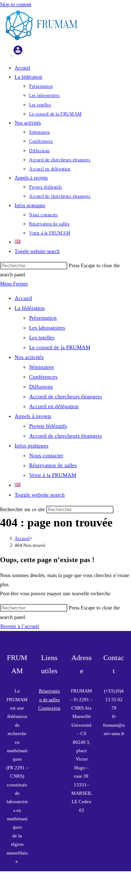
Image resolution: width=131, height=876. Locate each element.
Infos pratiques (31, 446)
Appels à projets (33, 416)
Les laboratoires (47, 328)
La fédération (30, 308)
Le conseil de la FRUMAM (59, 347)
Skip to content (15, 4)
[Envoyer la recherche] (117, 511)
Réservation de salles (53, 465)
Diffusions (41, 387)
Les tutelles (42, 337)
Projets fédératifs (48, 426)
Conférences (43, 377)
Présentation (43, 318)
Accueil (23, 298)
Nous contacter (46, 455)
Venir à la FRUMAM (52, 475)
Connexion (49, 708)
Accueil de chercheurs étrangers (65, 396)
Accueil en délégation (54, 406)
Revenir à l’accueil (19, 626)
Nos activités (29, 357)
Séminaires (41, 367)
